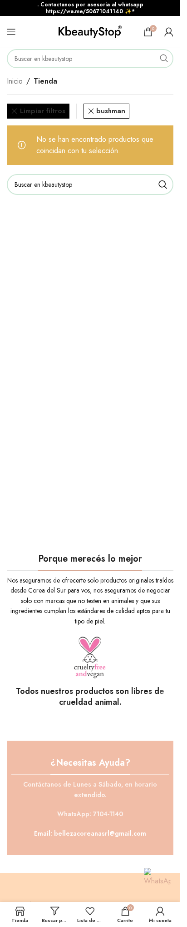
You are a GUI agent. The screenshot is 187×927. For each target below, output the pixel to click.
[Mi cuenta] (169, 32)
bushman (110, 111)
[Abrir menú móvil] (11, 32)
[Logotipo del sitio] (90, 31)
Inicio (15, 81)
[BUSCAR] (163, 58)
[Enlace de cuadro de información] (90, 672)
